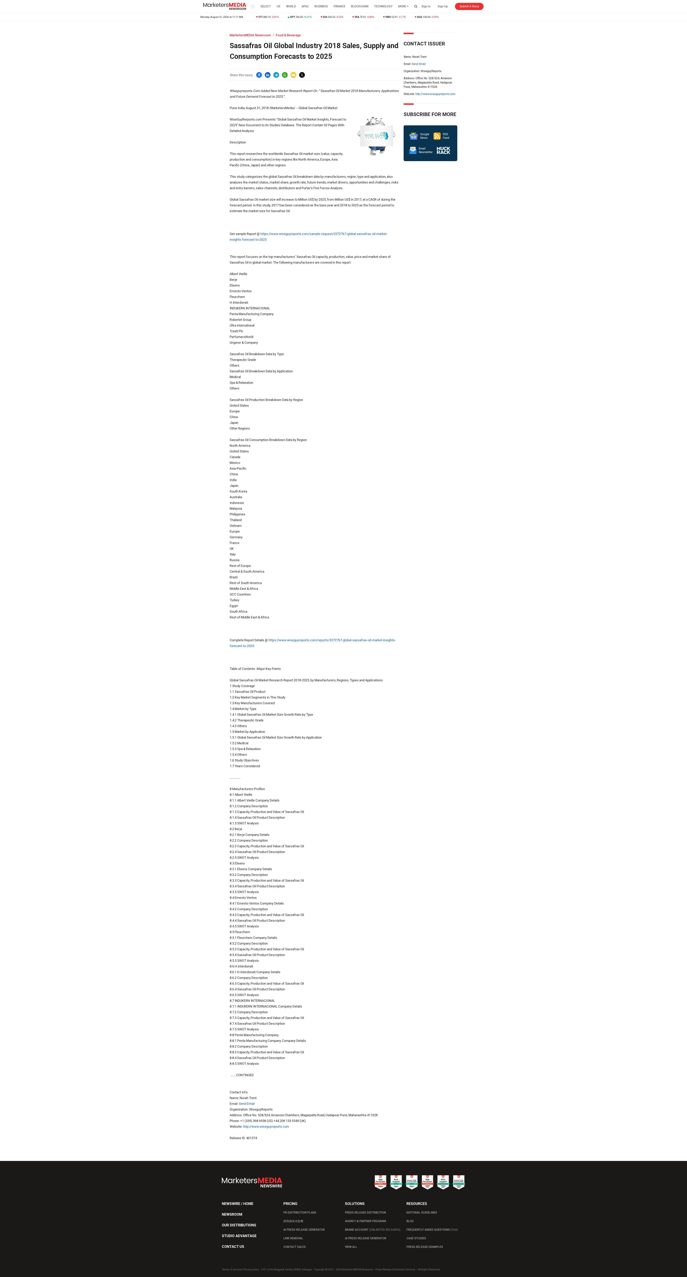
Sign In (426, 6)
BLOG (410, 1221)
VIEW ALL (351, 1247)
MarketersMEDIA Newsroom (250, 35)
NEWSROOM (232, 1214)
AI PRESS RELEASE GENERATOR (304, 1229)
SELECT (265, 6)
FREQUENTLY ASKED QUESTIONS (432, 1229)
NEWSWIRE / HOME (237, 1204)
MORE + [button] (403, 6)
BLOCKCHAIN (359, 6)
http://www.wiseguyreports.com (266, 1126)
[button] (252, 6)
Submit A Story (469, 6)
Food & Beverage (288, 35)
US (278, 6)
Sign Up (443, 6)
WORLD (291, 6)
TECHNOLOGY (383, 6)
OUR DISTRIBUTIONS (239, 1225)
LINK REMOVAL (293, 1238)
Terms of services (232, 1269)
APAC (305, 6)
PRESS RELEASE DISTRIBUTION (365, 1212)
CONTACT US (233, 1246)
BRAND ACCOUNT (372, 1229)
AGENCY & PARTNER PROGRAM (365, 1221)
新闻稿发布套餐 (293, 1221)
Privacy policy (251, 1269)
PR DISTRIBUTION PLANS (299, 1212)
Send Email (247, 1104)
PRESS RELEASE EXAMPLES (424, 1247)
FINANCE (339, 6)
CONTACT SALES (294, 1247)
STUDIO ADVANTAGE (239, 1236)
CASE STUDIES (416, 1238)
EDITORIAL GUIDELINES (421, 1212)
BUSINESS (321, 6)
